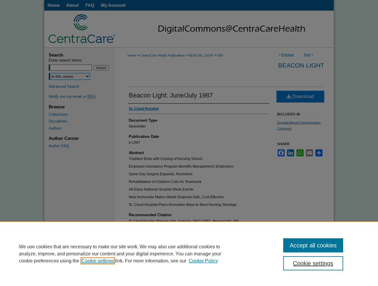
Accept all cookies (313, 245)
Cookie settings (98, 260)
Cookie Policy (203, 260)
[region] (189, 253)
